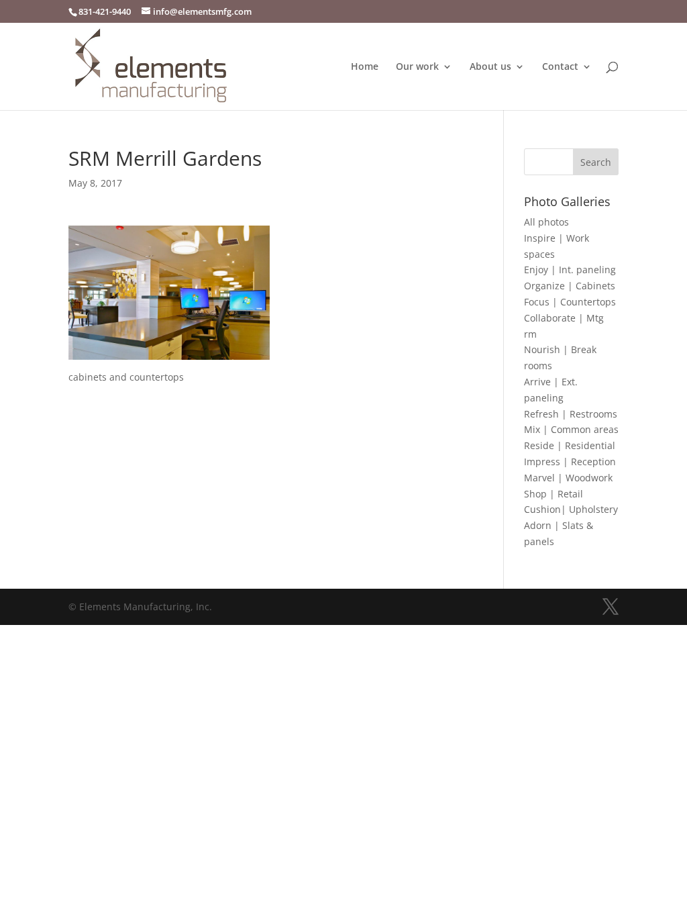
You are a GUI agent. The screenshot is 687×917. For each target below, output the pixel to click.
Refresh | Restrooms (570, 413)
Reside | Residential (569, 445)
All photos (546, 221)
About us (490, 67)
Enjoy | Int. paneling (570, 269)
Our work (417, 67)
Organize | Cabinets (569, 285)
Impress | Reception (570, 461)
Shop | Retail (553, 493)
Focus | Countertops (570, 301)
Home (364, 67)
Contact (560, 67)
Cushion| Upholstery (571, 509)
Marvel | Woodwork (568, 477)
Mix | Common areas (571, 429)
